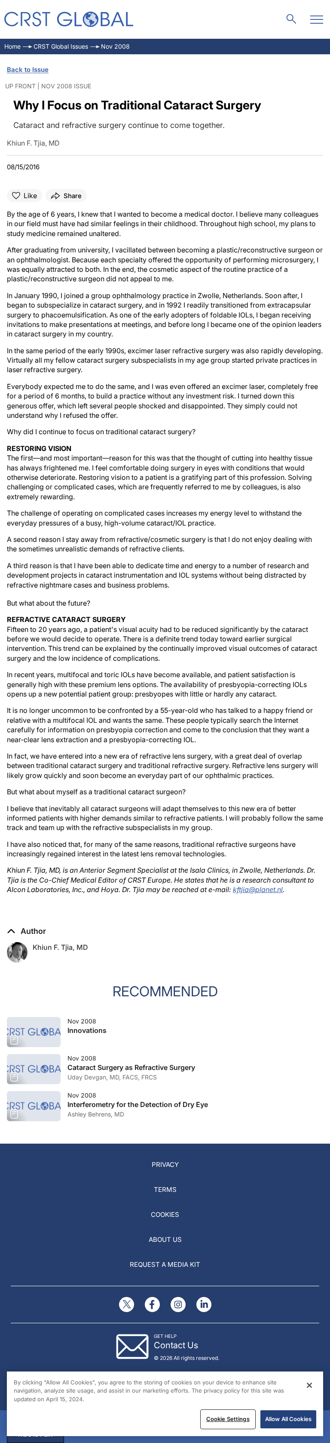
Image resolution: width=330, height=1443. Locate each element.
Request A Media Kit (165, 1264)
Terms (165, 1189)
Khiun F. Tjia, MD (60, 947)
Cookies (165, 1214)
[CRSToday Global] (68, 19)
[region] (165, 1403)
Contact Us (176, 1345)
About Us (165, 1239)
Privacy (165, 1164)
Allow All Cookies (288, 1418)
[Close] (309, 1385)
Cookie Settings (228, 1418)
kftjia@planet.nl (258, 889)
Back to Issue (28, 69)
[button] (26, 931)
